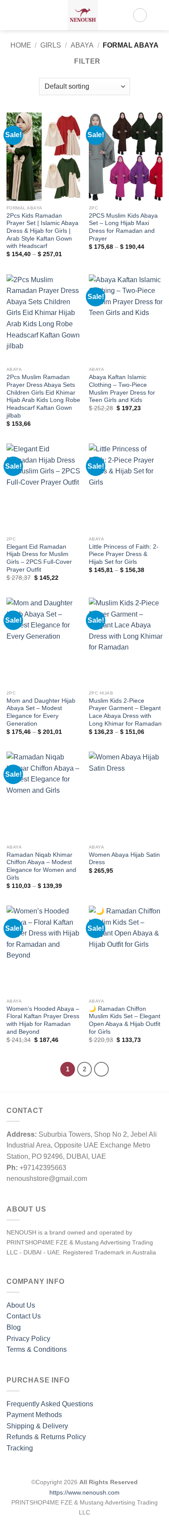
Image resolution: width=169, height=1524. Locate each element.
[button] (11, 15)
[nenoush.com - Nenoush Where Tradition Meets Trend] (82, 15)
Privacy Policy (28, 1338)
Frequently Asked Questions (49, 1404)
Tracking (19, 1448)
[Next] (101, 1069)
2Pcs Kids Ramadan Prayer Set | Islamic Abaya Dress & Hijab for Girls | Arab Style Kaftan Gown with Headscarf (42, 231)
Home (20, 45)
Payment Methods (34, 1414)
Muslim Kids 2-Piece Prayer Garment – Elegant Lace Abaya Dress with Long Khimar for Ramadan (125, 712)
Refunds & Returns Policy (46, 1436)
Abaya (82, 45)
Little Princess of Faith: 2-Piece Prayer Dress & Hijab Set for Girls (124, 554)
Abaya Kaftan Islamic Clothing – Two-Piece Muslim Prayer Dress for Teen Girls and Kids (122, 388)
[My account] (140, 15)
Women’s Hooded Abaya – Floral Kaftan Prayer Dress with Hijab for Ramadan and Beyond (42, 1020)
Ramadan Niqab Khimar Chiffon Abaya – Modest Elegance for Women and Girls (41, 866)
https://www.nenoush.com (84, 1492)
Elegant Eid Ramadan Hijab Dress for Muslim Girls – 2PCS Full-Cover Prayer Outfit (39, 558)
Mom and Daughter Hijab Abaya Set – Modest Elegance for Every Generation (40, 712)
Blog (13, 1327)
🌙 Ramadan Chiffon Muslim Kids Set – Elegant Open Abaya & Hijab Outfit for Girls (124, 1020)
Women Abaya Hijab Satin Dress (124, 859)
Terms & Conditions (36, 1349)
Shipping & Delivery (37, 1426)
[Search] (26, 15)
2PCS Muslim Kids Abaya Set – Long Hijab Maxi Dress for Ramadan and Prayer (123, 227)
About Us (20, 1305)
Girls (50, 45)
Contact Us (23, 1316)
